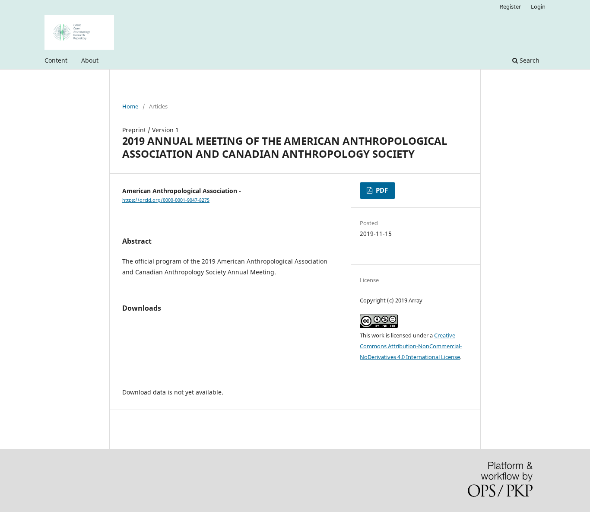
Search (528, 60)
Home (130, 106)
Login (538, 6)
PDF (381, 190)
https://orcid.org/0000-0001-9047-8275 (165, 200)
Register (510, 6)
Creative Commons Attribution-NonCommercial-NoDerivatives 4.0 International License (411, 346)
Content (55, 60)
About (89, 60)
